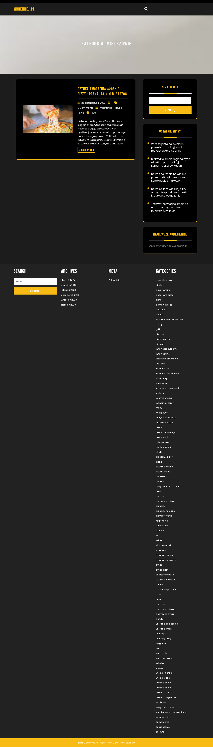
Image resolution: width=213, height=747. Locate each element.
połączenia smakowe (168, 486)
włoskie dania (163, 682)
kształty (160, 393)
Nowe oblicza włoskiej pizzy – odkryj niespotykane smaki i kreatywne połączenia (170, 192)
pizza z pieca (163, 471)
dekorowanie (163, 290)
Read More (86, 150)
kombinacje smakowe (168, 373)
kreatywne (161, 383)
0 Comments (85, 107)
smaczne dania (164, 555)
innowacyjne (163, 353)
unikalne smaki (164, 628)
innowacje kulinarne (167, 348)
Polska (159, 491)
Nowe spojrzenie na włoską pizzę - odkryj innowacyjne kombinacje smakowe (168, 177)
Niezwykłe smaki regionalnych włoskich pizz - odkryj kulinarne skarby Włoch (170, 162)
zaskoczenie (163, 727)
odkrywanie (162, 442)
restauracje (162, 525)
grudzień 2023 (69, 285)
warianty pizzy (163, 638)
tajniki (81, 112)
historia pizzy (163, 339)
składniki (160, 540)
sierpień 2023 (68, 304)
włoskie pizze (163, 692)
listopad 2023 (68, 290)
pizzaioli (160, 476)
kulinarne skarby (165, 403)
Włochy (160, 663)
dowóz (159, 314)
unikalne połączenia (167, 623)
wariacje (160, 633)
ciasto (159, 285)
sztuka (118, 107)
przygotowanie (164, 515)
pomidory (161, 496)
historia (160, 334)
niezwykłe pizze (164, 422)
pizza (159, 461)
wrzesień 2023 (69, 299)
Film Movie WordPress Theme (96, 742)
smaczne (161, 550)
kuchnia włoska (164, 398)
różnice (160, 530)
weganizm (161, 643)
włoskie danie (163, 687)
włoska (160, 668)
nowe (159, 427)
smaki (159, 564)
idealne (160, 344)
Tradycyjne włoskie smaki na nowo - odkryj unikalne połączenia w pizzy (169, 207)
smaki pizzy (162, 569)
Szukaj (170, 87)
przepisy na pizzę (165, 511)
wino (158, 648)
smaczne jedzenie (166, 560)
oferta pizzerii (163, 447)
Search (35, 291)
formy (159, 324)
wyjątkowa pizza (165, 707)
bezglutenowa (164, 280)
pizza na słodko (164, 466)
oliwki (159, 452)
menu (159, 407)
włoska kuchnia (164, 672)
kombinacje (162, 368)
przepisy (160, 506)
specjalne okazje (165, 574)
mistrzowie (106, 107)
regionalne (162, 520)
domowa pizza (164, 304)
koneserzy (161, 378)
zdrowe (160, 731)
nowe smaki (162, 437)
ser (157, 535)
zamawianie (162, 717)
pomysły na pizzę (165, 501)
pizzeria (160, 481)
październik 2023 (70, 295)
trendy (159, 619)
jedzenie (160, 363)
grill (158, 329)
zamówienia (162, 722)
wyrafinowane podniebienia (171, 712)
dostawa (161, 309)
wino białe (161, 653)
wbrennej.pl (24, 9)
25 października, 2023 (93, 103)
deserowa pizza (165, 295)
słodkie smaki (163, 545)
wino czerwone (164, 658)
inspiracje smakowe (167, 358)
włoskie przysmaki (166, 697)
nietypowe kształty (166, 417)
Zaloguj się (114, 280)
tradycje (160, 604)
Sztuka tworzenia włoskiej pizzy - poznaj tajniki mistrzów (102, 92)
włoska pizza (163, 677)
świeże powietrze (165, 579)
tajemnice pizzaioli (166, 589)
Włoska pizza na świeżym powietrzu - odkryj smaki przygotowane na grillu (167, 147)
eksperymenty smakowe (169, 319)
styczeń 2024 (68, 280)
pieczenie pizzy (164, 456)
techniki (160, 599)
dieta (159, 299)
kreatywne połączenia (168, 388)
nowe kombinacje (166, 432)
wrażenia (161, 702)
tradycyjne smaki (165, 614)
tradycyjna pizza (165, 609)
